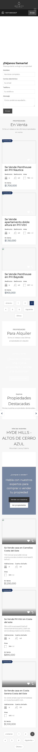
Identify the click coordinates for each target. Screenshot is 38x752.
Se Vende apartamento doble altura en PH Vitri (17, 222)
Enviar (32, 13)
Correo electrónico (10, 79)
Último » (19, 747)
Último (19, 316)
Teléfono (6, 87)
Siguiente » (29, 740)
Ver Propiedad (19, 158)
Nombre (6, 70)
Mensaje (6, 96)
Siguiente (29, 309)
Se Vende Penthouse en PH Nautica (18, 169)
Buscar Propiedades (19, 378)
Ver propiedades (19, 505)
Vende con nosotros (19, 500)
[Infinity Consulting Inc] (19, 7)
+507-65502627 (11, 13)
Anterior (9, 303)
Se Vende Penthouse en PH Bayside (18, 276)
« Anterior (9, 734)
